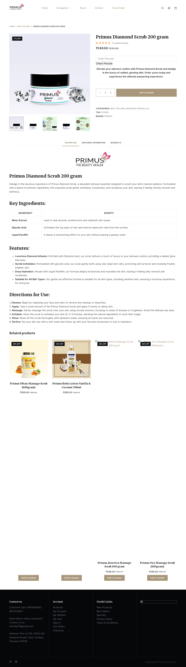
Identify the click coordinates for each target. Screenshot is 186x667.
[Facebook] (10, 662)
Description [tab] (71, 143)
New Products (104, 607)
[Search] (162, 8)
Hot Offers (59, 626)
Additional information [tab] (93, 143)
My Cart (57, 618)
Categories (62, 8)
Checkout (58, 630)
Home (45, 8)
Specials (101, 615)
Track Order (118, 8)
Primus (108, 116)
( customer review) (120, 43)
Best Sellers (118, 108)
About (83, 8)
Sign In (56, 622)
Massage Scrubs (135, 108)
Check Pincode (104, 63)
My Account (59, 611)
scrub (104, 112)
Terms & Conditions (107, 622)
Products (58, 607)
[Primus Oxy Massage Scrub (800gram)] (157, 449)
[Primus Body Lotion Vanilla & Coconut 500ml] (71, 359)
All (148, 108)
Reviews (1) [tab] (116, 143)
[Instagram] (16, 662)
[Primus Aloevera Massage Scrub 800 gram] (114, 449)
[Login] (169, 8)
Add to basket (146, 92)
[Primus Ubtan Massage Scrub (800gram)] (28, 359)
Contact (99, 8)
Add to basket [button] (28, 577)
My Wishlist (59, 615)
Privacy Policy (104, 618)
